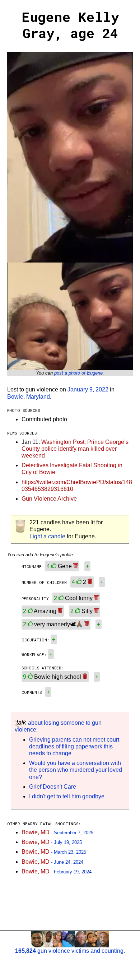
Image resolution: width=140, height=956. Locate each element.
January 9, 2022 (87, 389)
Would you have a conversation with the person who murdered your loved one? (75, 770)
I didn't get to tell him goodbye (66, 796)
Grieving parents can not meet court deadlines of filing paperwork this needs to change (74, 746)
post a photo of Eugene (78, 373)
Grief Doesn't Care (52, 787)
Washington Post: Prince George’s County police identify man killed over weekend (75, 449)
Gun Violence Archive (49, 499)
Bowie (15, 397)
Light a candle (47, 536)
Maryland (38, 397)
